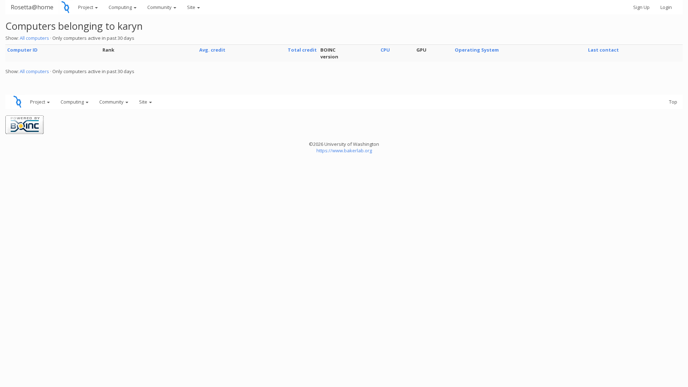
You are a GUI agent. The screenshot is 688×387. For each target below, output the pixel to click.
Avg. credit (212, 50)
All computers (34, 38)
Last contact (603, 50)
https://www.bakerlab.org (344, 150)
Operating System (477, 50)
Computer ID (22, 50)
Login (666, 7)
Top (673, 102)
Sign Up (641, 7)
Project (86, 7)
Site (191, 7)
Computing (121, 7)
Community (160, 7)
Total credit (302, 50)
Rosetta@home (32, 7)
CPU (385, 50)
